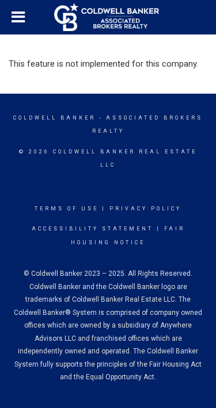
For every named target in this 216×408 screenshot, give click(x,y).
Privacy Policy (145, 208)
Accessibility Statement (92, 229)
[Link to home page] (108, 17)
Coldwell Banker (54, 118)
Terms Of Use (66, 208)
